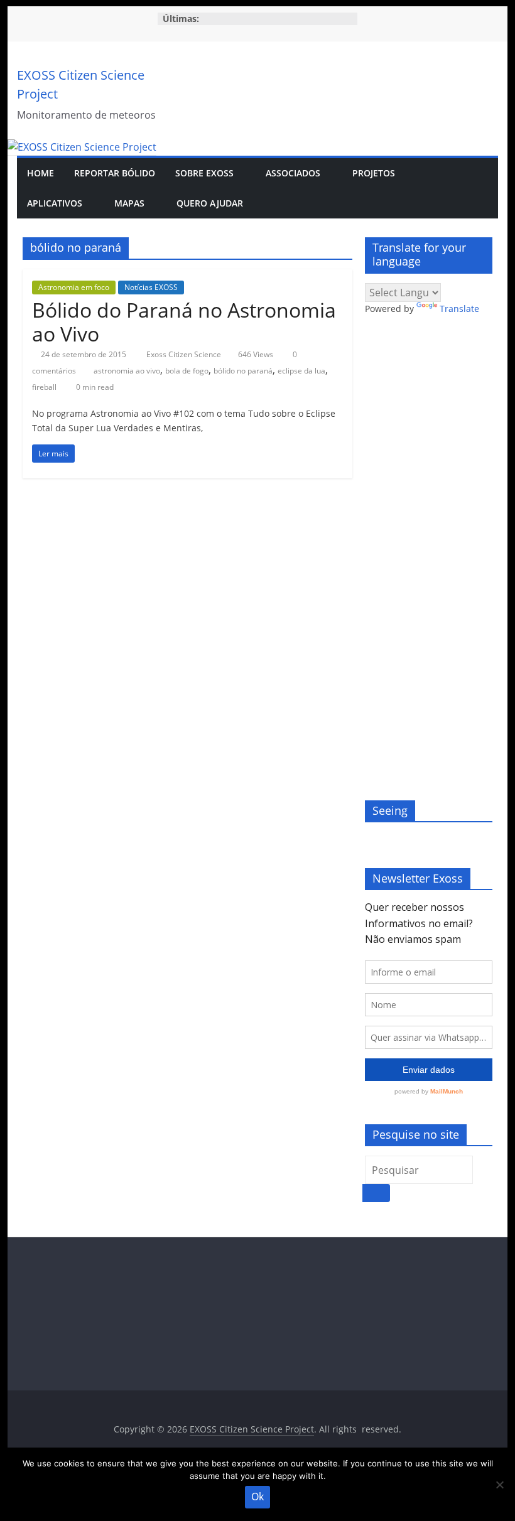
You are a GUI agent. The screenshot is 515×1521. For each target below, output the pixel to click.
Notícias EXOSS (151, 287)
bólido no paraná (243, 370)
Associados (293, 173)
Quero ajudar (209, 203)
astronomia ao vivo (127, 370)
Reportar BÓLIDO (114, 173)
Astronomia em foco (73, 287)
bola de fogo (187, 370)
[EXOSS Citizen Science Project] (82, 147)
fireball (44, 387)
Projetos (373, 173)
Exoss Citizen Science (184, 354)
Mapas (129, 203)
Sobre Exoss (204, 173)
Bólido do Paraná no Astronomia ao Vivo (184, 321)
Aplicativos (54, 203)
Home (40, 173)
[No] (499, 1484)
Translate (459, 308)
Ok (257, 1496)
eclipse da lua (301, 370)
